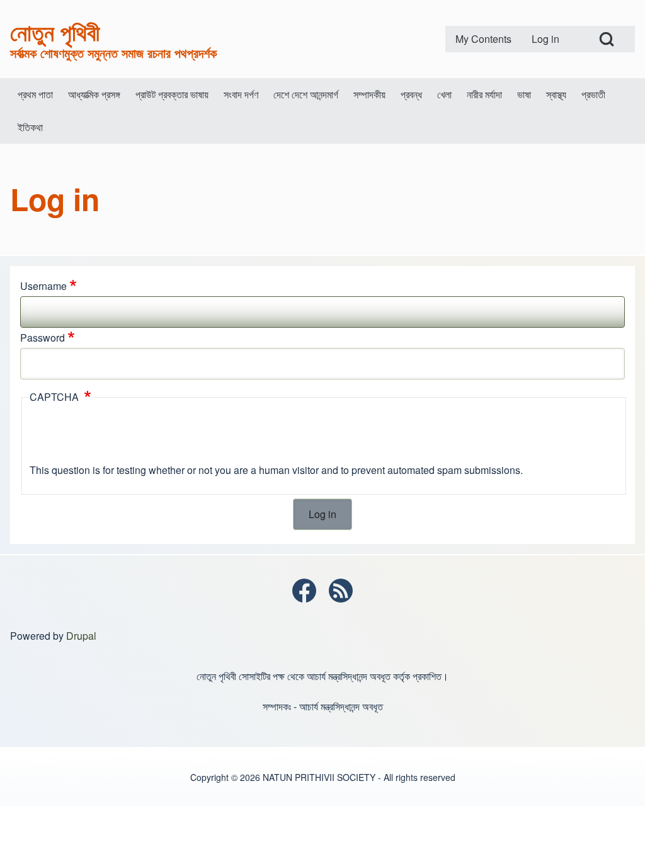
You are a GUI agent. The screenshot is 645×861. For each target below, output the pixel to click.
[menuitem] (483, 39)
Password (42, 337)
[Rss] (341, 590)
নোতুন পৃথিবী (55, 31)
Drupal (81, 635)
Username (43, 286)
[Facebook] (304, 590)
